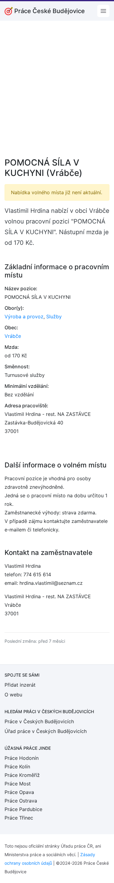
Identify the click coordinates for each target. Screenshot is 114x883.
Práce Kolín (17, 766)
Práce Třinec (19, 818)
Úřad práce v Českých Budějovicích (46, 731)
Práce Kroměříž (22, 775)
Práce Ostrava (21, 801)
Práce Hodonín (22, 758)
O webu (13, 695)
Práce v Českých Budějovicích (39, 721)
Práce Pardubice (23, 809)
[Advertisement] (57, 93)
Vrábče (13, 336)
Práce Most (18, 784)
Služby (54, 316)
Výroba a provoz (24, 316)
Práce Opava (19, 792)
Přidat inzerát (20, 685)
